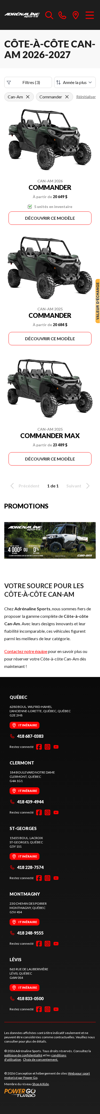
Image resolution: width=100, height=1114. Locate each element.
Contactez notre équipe (25, 651)
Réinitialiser (86, 96)
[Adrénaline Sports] (22, 14)
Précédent (29, 485)
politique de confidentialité (23, 1055)
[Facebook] (39, 747)
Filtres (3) (31, 82)
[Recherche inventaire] (49, 15)
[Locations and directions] (76, 15)
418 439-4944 (30, 801)
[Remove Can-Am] (27, 97)
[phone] (62, 15)
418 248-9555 (30, 932)
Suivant (73, 485)
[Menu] (90, 15)
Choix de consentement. (40, 1059)
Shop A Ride (40, 1084)
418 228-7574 (30, 867)
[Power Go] (50, 1092)
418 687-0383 (30, 736)
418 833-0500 (30, 998)
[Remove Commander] (67, 97)
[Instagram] (47, 747)
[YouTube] (56, 747)
